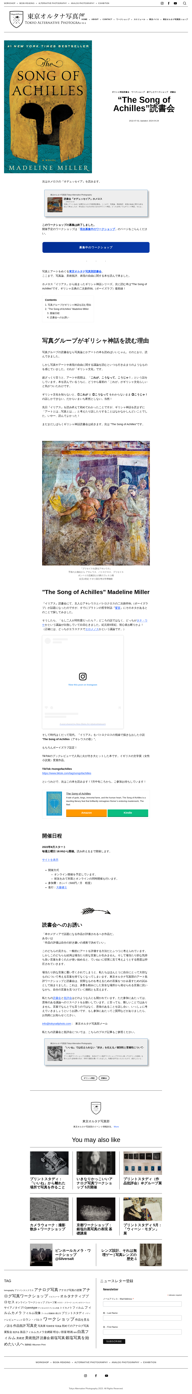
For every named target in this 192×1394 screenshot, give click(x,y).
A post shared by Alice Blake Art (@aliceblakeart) (83, 724)
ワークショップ (123, 19)
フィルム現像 (32, 1313)
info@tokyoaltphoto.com (56, 1023)
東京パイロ (154, 19)
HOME (84, 19)
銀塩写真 (58, 1338)
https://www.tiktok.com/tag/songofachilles (66, 773)
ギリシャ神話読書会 (120, 92)
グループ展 (51, 1302)
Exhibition (103, 3)
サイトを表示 (50, 859)
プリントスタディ (73, 1313)
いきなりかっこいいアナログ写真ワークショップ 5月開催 (95, 1183)
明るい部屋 (60, 1332)
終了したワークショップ (157, 92)
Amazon (86, 812)
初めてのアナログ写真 (75, 1325)
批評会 (68, 997)
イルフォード (54, 1297)
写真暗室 (50, 1326)
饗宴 (117, 607)
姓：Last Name (110, 1313)
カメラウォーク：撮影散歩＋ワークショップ (47, 1227)
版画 (75, 1332)
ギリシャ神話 (89, 1078)
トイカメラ (66, 1307)
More (116, 1126)
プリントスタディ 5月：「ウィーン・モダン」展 (142, 1229)
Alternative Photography (53, 3)
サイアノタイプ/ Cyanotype (20, 1307)
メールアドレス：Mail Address (118, 1299)
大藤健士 (61, 887)
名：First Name (110, 1327)
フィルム (78, 1307)
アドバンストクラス (24, 1290)
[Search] (184, 3)
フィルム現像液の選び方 (51, 1313)
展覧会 (8, 1332)
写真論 (58, 1326)
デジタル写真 (54, 1308)
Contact (107, 19)
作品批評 (19, 1325)
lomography (9, 1290)
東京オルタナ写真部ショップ (175, 19)
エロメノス (92, 629)
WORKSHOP (9, 3)
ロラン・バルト (33, 1319)
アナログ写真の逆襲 (70, 1290)
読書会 (173, 92)
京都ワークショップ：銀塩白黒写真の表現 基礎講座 (94, 1229)
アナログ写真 (46, 1290)
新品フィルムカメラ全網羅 (36, 1332)
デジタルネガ (43, 1308)
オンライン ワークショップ (30, 1302)
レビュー (11, 1319)
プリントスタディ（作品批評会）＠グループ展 (142, 1181)
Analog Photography (82, 3)
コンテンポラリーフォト (81, 1302)
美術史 (20, 1338)
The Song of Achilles (78, 793)
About (95, 19)
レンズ (19, 1320)
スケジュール (139, 19)
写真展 (41, 1325)
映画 (70, 1332)
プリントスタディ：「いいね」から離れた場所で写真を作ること (48, 1183)
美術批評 (32, 1338)
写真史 (31, 1325)
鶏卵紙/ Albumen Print (35, 1344)
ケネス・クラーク (64, 1303)
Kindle (128, 812)
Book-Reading (27, 3)
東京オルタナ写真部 (96, 1121)
